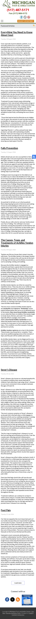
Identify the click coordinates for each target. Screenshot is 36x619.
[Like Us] (21, 18)
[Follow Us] (25, 18)
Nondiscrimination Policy (13, 613)
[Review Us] (28, 18)
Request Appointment (25, 21)
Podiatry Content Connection (23, 614)
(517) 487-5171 (18, 10)
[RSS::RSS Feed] (33, 25)
